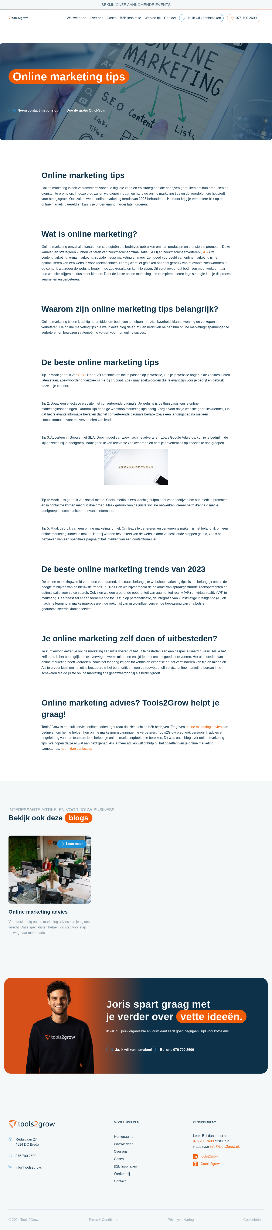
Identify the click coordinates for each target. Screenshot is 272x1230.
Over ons (96, 18)
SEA (205, 252)
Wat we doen (76, 18)
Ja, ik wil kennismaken (204, 18)
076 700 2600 (246, 18)
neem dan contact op (76, 748)
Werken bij (152, 18)
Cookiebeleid (253, 1219)
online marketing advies (204, 727)
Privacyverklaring (181, 1219)
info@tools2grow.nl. (225, 1146)
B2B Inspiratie (130, 18)
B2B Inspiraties (125, 1166)
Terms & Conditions (103, 1219)
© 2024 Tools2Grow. (23, 1219)
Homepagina (123, 1136)
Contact (170, 18)
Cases (111, 18)
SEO (81, 375)
